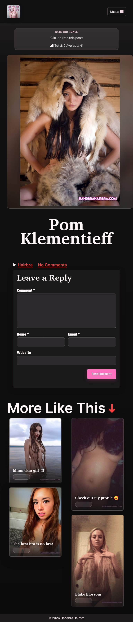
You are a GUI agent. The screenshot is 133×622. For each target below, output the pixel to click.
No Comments (52, 265)
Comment (26, 291)
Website (24, 352)
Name (23, 334)
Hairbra (25, 265)
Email (74, 334)
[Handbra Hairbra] (13, 11)
